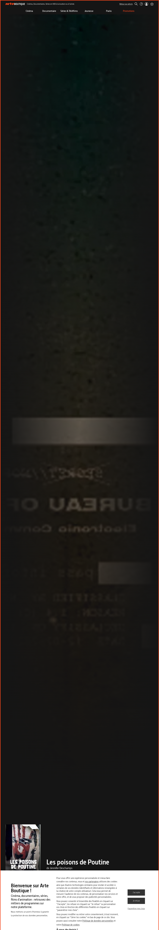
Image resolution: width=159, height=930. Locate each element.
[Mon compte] (146, 4)
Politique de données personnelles (97, 920)
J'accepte (136, 892)
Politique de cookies (71, 924)
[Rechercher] (136, 4)
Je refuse (136, 900)
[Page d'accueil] (15, 4)
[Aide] (141, 4)
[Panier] (152, 4)
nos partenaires (92, 881)
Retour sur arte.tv (126, 4)
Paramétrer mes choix (136, 908)
